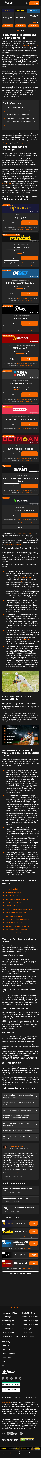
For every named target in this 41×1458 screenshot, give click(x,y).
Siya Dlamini (17, 1173)
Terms (4, 1361)
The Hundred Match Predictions (16, 930)
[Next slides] (37, 31)
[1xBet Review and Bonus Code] (20, 273)
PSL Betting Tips (8, 1325)
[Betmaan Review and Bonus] (20, 439)
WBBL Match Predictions (14, 916)
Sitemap (5, 1365)
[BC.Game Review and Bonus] (20, 501)
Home (3, 1308)
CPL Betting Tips (8, 1332)
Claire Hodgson (16, 1146)
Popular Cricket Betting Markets (18, 115)
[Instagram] (20, 1378)
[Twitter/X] (7, 1378)
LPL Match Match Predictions (15, 933)
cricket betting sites (24, 533)
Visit (29, 223)
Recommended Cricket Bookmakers (19, 111)
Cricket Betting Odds (30, 1325)
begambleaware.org (26, 229)
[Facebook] (16, 1378)
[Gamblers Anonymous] (21, 1434)
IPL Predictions (6, 184)
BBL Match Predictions (13, 893)
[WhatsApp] (3, 1378)
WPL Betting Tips (8, 1321)
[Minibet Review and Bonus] (20, 238)
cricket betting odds (25, 577)
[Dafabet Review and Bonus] (20, 338)
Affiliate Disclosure (9, 1353)
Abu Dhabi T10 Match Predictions (17, 913)
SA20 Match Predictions (14, 903)
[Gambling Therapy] (12, 1434)
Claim (7, 26)
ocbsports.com (6, 1402)
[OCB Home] (8, 3)
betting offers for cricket (26, 143)
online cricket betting (30, 45)
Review (12, 223)
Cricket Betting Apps (30, 1321)
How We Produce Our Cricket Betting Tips (21, 122)
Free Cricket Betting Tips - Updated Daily (21, 118)
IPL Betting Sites (28, 1328)
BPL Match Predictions (13, 896)
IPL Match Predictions (13, 889)
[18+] (3, 1434)
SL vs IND (34, 3)
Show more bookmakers (20, 1274)
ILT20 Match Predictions (14, 906)
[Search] (27, 3)
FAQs (8, 125)
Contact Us (6, 1349)
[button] (20, 1096)
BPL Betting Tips (8, 1328)
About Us (5, 1346)
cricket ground (27, 639)
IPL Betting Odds (28, 1336)
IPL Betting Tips (7, 1317)
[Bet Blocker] (10, 1440)
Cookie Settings (10, 1390)
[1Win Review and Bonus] (20, 469)
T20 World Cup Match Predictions (17, 919)
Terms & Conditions (23, 227)
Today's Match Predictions (16, 107)
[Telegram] (11, 1378)
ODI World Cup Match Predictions (17, 926)
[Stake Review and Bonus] (20, 309)
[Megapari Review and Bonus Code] (20, 374)
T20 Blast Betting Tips (10, 1336)
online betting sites (18, 581)
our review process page (12, 544)
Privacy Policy (7, 1357)
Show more (21, 527)
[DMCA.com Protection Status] (27, 1440)
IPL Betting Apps (28, 1332)
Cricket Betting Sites (30, 1317)
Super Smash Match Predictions (17, 899)
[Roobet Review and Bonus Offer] (20, 208)
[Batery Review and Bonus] (20, 410)
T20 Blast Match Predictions (15, 923)
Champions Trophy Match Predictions (19, 909)
